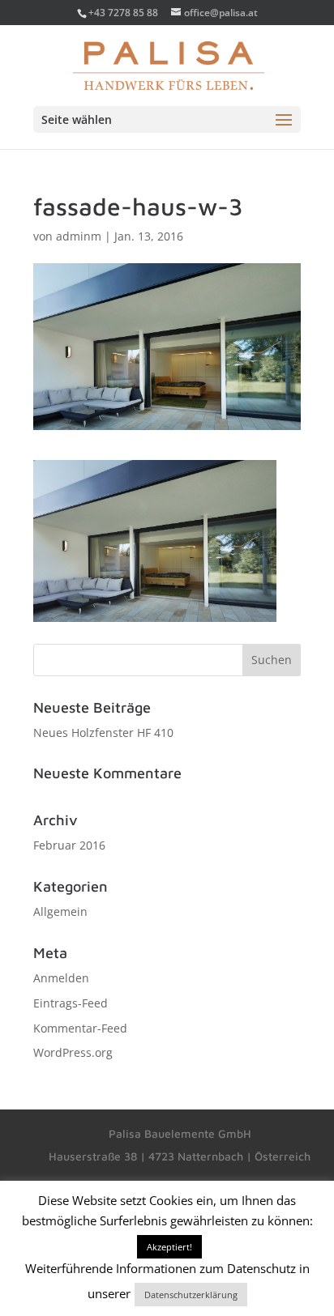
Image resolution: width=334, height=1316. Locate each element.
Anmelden (61, 978)
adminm (78, 236)
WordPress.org (73, 1052)
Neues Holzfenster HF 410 (103, 732)
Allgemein (60, 911)
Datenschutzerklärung (191, 1294)
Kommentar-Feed (80, 1028)
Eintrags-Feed (70, 1003)
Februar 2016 (69, 845)
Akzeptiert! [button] (169, 1247)
